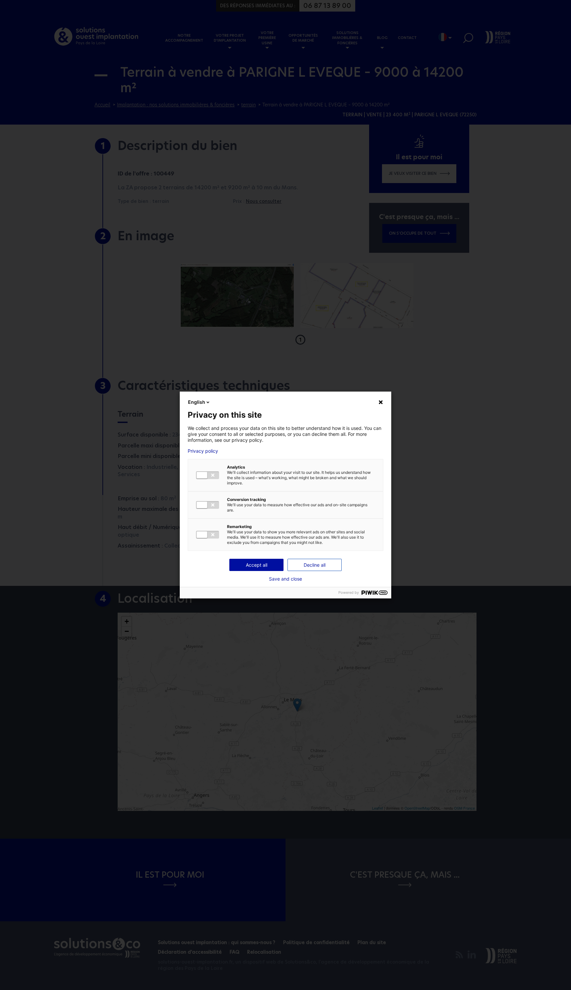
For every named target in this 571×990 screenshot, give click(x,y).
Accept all (256, 565)
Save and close (285, 579)
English (196, 402)
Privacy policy (203, 451)
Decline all (314, 565)
